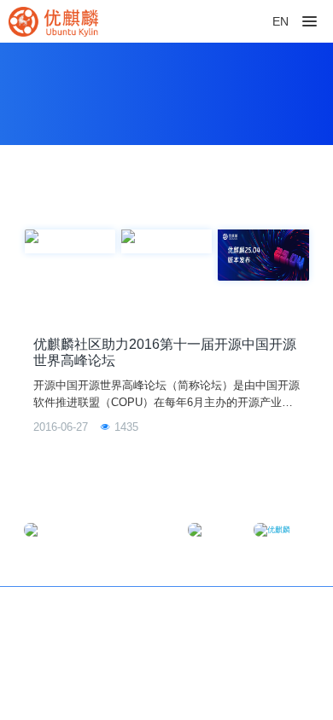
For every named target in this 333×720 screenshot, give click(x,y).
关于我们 (286, 610)
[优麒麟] (53, 21)
